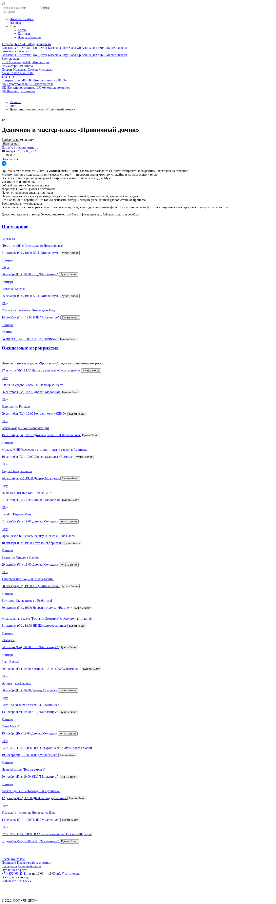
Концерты (40, 47)
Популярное (15, 226)
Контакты (24, 33)
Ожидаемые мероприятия (30, 348)
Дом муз (7, 147)
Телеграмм (24, 51)
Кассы (22, 30)
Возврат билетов (29, 37)
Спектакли (24, 47)
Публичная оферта (14, 870)
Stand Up (75, 47)
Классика (54, 47)
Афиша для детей (93, 47)
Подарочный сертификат (34, 862)
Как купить (9, 866)
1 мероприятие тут (27, 147)
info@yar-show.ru (39, 44)
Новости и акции (22, 19)
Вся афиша (9, 47)
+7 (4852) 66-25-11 (14, 44)
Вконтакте (9, 51)
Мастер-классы (116, 47)
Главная (15, 102)
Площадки (17, 22)
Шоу (65, 47)
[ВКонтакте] (4, 163)
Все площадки (11, 58)
